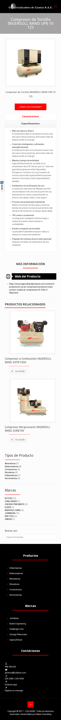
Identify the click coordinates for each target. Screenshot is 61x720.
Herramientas (11, 478)
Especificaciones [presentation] (30, 123)
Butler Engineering (18, 624)
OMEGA (8, 519)
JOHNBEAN (10, 513)
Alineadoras (10, 463)
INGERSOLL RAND (13, 510)
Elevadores (10, 472)
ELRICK (8, 507)
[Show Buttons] (2, 191)
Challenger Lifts (17, 629)
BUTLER (8, 498)
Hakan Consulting (43, 714)
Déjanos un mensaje (14, 690)
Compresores (11, 469)
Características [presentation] (30, 116)
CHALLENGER (11, 501)
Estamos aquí (11, 684)
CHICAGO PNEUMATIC (15, 504)
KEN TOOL (9, 516)
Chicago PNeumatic (18, 634)
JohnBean (14, 618)
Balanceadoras (11, 466)
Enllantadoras (11, 475)
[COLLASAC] (30, 6)
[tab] (30, 116)
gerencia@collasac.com (15, 673)
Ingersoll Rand (16, 640)
